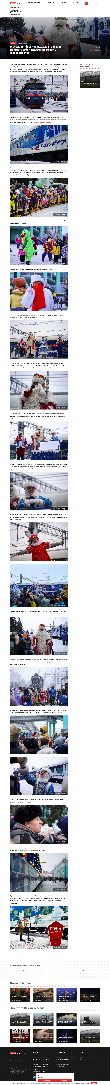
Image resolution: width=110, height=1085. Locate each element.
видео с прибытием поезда (42, 122)
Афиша (35, 1061)
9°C (87, 3)
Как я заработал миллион (50, 3)
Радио (81, 1059)
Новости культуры (15, 11)
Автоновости (14, 13)
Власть (45, 1061)
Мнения (75, 2)
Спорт (44, 1071)
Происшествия (47, 1069)
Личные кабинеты (60, 1066)
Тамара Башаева (95, 48)
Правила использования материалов (65, 1057)
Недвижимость (37, 1066)
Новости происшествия (17, 8)
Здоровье (35, 1064)
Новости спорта (14, 10)
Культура (45, 1064)
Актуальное (46, 1059)
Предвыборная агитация (62, 1064)
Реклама (82, 1057)
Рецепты (35, 1079)
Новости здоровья (15, 14)
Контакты (92, 1057)
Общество (36, 1069)
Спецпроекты (36, 1071)
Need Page (23, 1079)
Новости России (47, 1057)
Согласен (94, 1083)
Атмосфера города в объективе (33, 3)
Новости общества (64, 3)
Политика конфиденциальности (64, 1059)
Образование (46, 1066)
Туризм (35, 1073)
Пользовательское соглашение (64, 1061)
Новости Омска (37, 1057)
